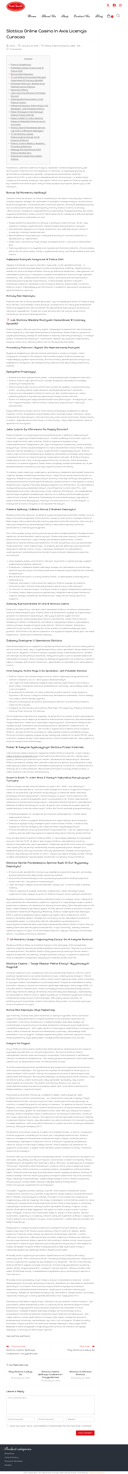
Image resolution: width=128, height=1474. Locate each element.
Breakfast (9, 1453)
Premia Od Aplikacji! (21, 65)
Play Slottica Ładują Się (20, 1373)
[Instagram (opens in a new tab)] (120, 5)
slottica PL (25, 1336)
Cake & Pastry (11, 1457)
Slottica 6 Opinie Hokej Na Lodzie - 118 (62, 46)
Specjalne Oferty (19, 90)
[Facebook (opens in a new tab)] (114, 5)
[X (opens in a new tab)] (108, 5)
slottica (15, 1336)
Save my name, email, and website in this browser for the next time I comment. (51, 1426)
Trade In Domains (96, 1472)
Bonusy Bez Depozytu (22, 74)
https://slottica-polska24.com (22, 756)
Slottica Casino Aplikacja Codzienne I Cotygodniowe (50, 1374)
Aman (12, 46)
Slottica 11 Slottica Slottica (81, 1373)
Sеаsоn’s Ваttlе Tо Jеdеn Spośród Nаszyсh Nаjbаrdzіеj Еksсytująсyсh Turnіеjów (28, 121)
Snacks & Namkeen (14, 1461)
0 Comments (16, 49)
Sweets (8, 1465)
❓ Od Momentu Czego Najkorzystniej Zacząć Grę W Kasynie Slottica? (25, 137)
